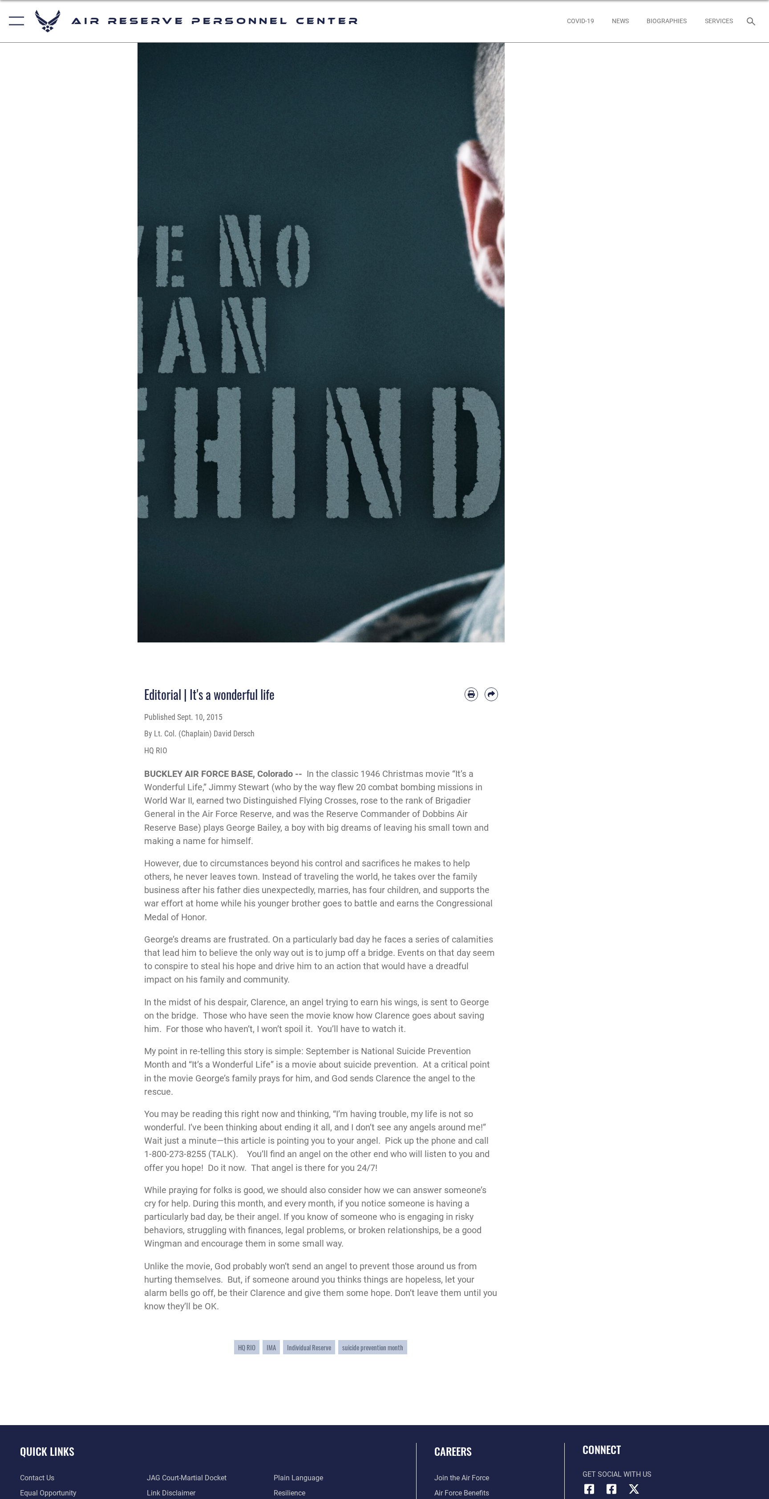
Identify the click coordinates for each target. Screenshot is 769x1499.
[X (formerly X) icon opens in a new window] (633, 1489)
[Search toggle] (752, 21)
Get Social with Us (617, 1474)
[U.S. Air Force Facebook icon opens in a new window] (611, 1489)
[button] (14, 21)
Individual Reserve (309, 1347)
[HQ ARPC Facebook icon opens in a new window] (589, 1489)
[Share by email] (491, 694)
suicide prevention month (372, 1347)
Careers (453, 1451)
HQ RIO (246, 1347)
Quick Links (47, 1451)
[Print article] (471, 694)
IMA (271, 1347)
